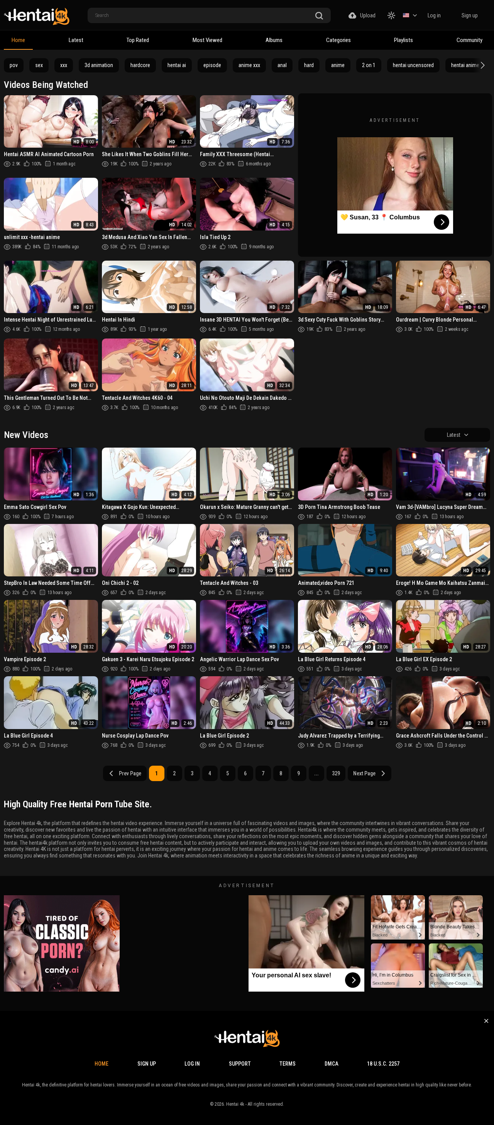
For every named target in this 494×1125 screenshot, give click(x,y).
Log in (434, 15)
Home (18, 40)
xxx (63, 65)
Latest (76, 40)
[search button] (319, 16)
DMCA (331, 1064)
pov (14, 65)
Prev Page (130, 773)
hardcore (140, 65)
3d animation (99, 65)
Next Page (364, 773)
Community (469, 40)
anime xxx (249, 65)
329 (336, 773)
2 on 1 (369, 65)
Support (240, 1064)
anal (282, 65)
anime (338, 65)
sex (39, 65)
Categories (338, 40)
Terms (287, 1064)
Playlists (403, 40)
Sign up (470, 15)
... (316, 773)
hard (309, 65)
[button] (481, 65)
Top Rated (138, 40)
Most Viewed (207, 40)
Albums (274, 40)
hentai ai (176, 65)
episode (212, 65)
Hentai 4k (235, 1104)
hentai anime (465, 65)
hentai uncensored (413, 65)
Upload (368, 15)
